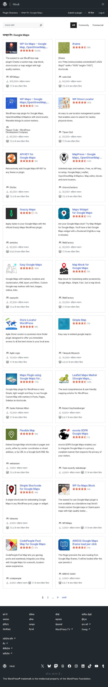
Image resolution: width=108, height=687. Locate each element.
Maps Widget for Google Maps (82, 211)
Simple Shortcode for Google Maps (30, 487)
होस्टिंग (6, 624)
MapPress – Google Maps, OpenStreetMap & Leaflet (87, 156)
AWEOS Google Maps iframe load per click (85, 542)
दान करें (86, 624)
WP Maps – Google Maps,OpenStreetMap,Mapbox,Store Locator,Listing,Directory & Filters (35, 101)
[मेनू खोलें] (103, 4)
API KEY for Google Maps (28, 156)
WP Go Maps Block (83, 485)
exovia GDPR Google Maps (80, 432)
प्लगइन (32, 624)
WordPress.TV (64, 629)
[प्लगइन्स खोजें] (41, 25)
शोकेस (31, 614)
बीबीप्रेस (8, 648)
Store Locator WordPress (28, 321)
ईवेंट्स (84, 619)
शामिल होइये (87, 614)
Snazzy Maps (28, 209)
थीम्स (31, 619)
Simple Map (79, 319)
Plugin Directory (10, 13)
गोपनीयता (7, 629)
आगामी (64, 597)
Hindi (12, 666)
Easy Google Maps (31, 264)
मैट (5, 643)
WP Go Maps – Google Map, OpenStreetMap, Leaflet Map (33, 45)
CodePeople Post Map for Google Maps (33, 542)
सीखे (57, 614)
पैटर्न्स (31, 629)
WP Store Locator (83, 99)
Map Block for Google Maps (80, 266)
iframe (76, 43)
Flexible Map (27, 430)
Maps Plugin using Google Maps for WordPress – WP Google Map (34, 377)
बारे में (5, 614)
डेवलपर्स (58, 624)
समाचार (6, 619)
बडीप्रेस (7, 653)
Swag (86, 629)
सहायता (58, 619)
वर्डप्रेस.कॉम (9, 638)
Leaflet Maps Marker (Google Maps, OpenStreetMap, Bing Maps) (85, 377)
